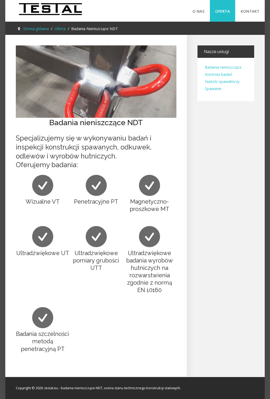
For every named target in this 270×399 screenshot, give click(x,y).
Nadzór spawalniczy (222, 81)
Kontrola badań (218, 74)
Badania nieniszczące (223, 67)
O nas (198, 11)
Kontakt (250, 11)
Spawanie (213, 89)
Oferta (222, 11)
